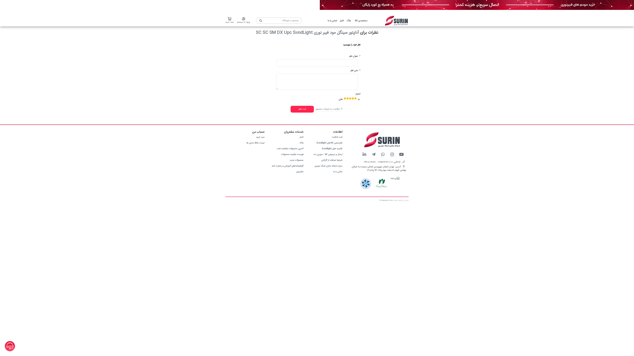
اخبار (301, 137)
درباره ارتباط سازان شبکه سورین (328, 166)
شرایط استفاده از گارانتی (331, 160)
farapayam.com (386, 200)
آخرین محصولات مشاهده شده (290, 148)
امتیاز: (357, 94)
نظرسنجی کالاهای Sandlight (329, 143)
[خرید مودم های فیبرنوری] (477, 5)
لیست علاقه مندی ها (255, 143)
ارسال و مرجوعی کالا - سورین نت (327, 154)
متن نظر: (354, 70)
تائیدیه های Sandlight (332, 148)
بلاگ (301, 143)
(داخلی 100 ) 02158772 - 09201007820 (382, 162)
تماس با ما (337, 172)
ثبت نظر (302, 109)
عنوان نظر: (353, 56)
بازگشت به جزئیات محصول (327, 109)
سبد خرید (260, 137)
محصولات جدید (296, 160)
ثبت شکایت (337, 137)
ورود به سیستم (243, 22)
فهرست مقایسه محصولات (292, 154)
